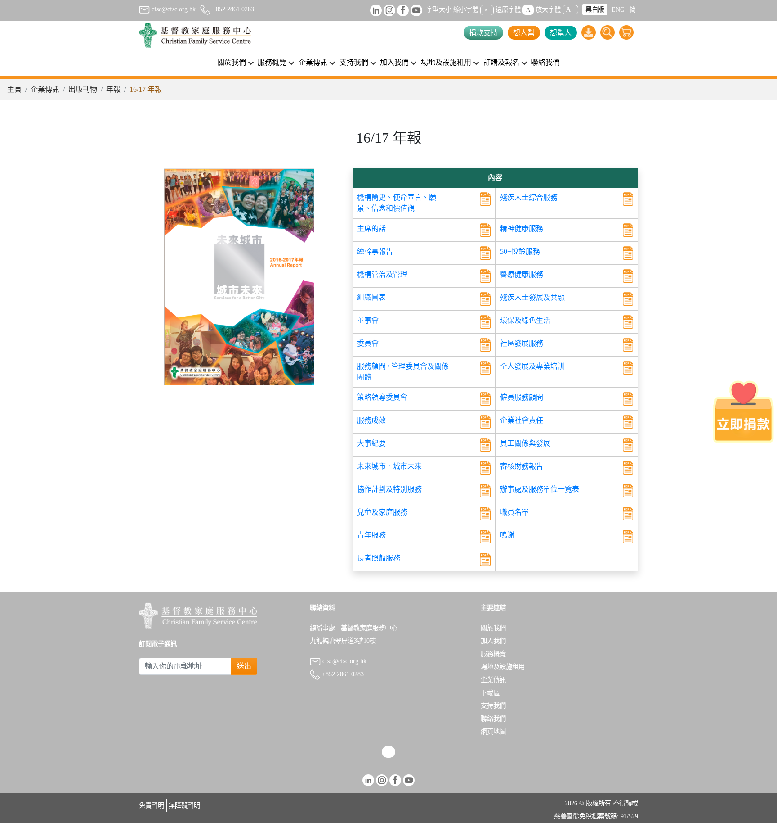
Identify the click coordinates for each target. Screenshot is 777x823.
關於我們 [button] (231, 62)
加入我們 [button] (394, 62)
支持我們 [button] (353, 62)
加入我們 (493, 640)
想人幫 (524, 32)
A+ (570, 9)
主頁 (14, 89)
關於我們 (493, 628)
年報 (113, 89)
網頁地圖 (493, 731)
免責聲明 (151, 805)
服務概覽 (493, 653)
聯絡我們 (545, 62)
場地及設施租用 (503, 666)
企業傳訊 (45, 89)
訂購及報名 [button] (501, 62)
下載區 (490, 692)
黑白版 (594, 9)
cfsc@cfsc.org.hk (173, 9)
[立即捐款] (743, 411)
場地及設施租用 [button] (446, 62)
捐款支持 (483, 32)
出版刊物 (82, 89)
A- (487, 10)
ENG (618, 9)
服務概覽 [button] (272, 62)
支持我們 (493, 705)
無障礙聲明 (184, 805)
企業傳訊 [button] (313, 62)
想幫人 (561, 32)
